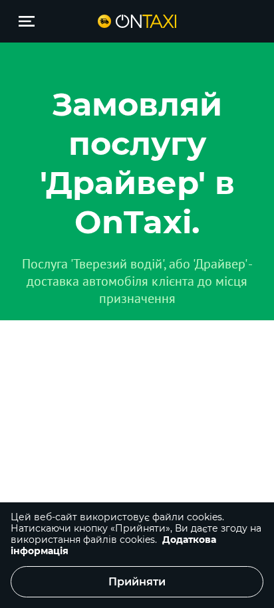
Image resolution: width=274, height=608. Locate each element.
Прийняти (137, 581)
